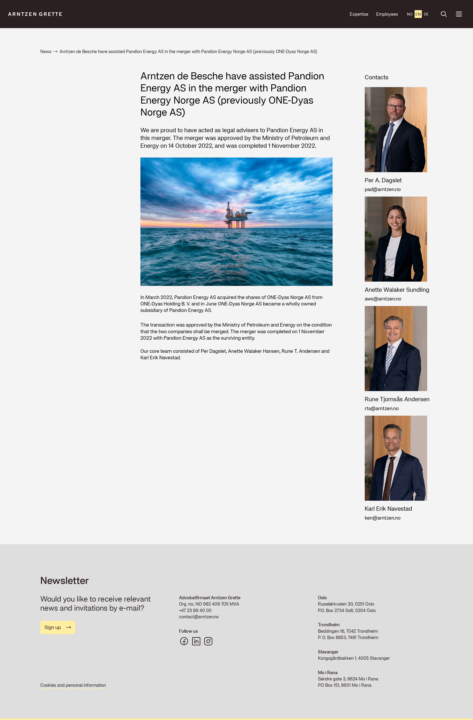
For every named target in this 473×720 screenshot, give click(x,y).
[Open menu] (459, 14)
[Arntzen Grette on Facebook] (184, 641)
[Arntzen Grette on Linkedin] (196, 641)
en (418, 14)
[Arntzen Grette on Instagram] (208, 641)
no (410, 14)
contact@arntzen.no (199, 616)
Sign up (53, 627)
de (426, 14)
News (46, 51)
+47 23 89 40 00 (195, 610)
